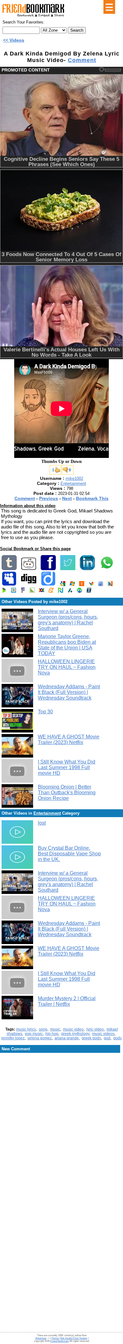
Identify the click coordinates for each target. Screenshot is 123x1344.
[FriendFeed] (101, 584)
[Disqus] (61, 1103)
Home (55, 1338)
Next (67, 498)
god (107, 1038)
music (55, 1029)
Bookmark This (92, 498)
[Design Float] (13, 591)
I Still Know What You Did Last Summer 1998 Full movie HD (66, 767)
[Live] (72, 584)
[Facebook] (48, 568)
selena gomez (39, 1038)
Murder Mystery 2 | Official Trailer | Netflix (67, 1001)
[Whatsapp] (107, 568)
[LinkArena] (32, 591)
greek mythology (75, 1034)
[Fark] (23, 591)
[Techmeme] (89, 591)
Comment (82, 60)
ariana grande (67, 1038)
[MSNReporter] (91, 584)
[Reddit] (29, 568)
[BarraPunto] (110, 584)
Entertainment (73, 483)
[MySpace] (9, 584)
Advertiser (40, 1338)
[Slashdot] (70, 591)
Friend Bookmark (59, 1341)
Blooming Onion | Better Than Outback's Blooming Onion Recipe (67, 792)
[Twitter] (68, 568)
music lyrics (26, 1029)
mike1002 (74, 478)
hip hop (51, 1034)
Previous (48, 498)
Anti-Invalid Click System (73, 1338)
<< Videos (13, 40)
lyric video (95, 1029)
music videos (103, 1034)
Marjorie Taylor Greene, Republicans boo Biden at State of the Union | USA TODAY (67, 645)
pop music (34, 1034)
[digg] (29, 584)
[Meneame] (51, 591)
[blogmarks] (4, 591)
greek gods (91, 1038)
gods (117, 1038)
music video (73, 1029)
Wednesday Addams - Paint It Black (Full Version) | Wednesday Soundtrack (69, 692)
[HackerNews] (82, 584)
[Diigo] (48, 584)
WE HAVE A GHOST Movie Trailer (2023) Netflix (68, 739)
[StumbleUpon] (79, 591)
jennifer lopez (13, 1038)
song (43, 1029)
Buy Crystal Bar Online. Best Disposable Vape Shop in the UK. (69, 853)
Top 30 (45, 711)
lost (42, 823)
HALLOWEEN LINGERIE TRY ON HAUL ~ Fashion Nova (67, 667)
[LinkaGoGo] (42, 591)
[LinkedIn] (87, 568)
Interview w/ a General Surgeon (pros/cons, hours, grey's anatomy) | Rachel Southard (68, 620)
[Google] (63, 584)
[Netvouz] (60, 591)
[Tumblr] (9, 568)
